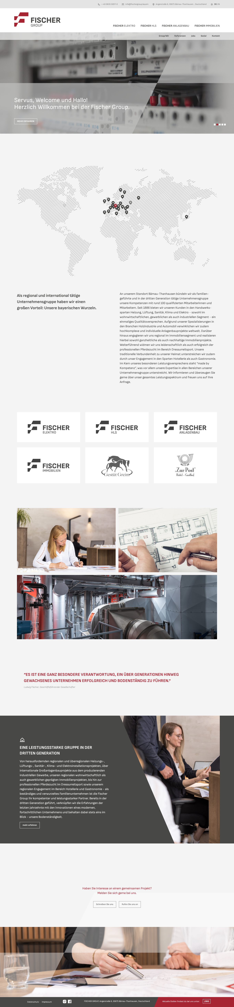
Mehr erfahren (25, 121)
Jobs (193, 36)
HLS (148, 25)
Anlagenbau (175, 25)
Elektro (124, 25)
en (218, 4)
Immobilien (207, 25)
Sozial (203, 36)
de (215, 4)
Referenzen (180, 36)
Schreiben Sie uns (104, 904)
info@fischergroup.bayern (137, 4)
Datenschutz (33, 1002)
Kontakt (216, 36)
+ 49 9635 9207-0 (109, 4)
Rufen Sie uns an (130, 904)
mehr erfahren (30, 825)
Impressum (47, 1002)
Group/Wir (164, 36)
